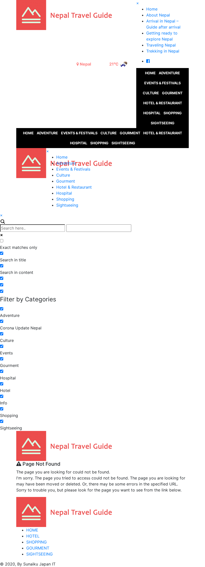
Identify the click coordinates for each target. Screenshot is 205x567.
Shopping (173, 113)
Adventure (169, 73)
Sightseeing (162, 123)
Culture (151, 93)
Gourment (172, 93)
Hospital (151, 113)
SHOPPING (36, 541)
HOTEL (33, 535)
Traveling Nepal (161, 45)
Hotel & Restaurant (162, 103)
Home (152, 9)
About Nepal (158, 15)
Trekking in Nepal (162, 51)
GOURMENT (37, 547)
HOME (32, 529)
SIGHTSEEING (39, 553)
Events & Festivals (162, 83)
